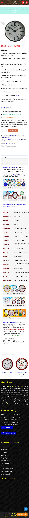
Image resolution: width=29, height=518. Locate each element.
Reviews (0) (5, 160)
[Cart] (27, 2)
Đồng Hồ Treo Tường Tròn (21, 9)
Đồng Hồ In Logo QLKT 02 (7, 373)
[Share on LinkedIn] (15, 146)
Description (5, 157)
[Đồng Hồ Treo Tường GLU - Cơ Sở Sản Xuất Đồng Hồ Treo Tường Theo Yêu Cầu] (14, 2)
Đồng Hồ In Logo (10, 9)
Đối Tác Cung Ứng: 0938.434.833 (9, 424)
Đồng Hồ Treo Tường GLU (9, 143)
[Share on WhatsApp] (2, 146)
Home (3, 9)
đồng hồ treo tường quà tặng (7, 140)
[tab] (14, 157)
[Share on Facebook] (5, 146)
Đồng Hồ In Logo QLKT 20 (22, 373)
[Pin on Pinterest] (12, 146)
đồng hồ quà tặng (23, 139)
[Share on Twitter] (7, 146)
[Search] (23, 2)
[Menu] (2, 2)
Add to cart (13, 130)
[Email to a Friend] (10, 146)
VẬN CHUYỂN (5, 163)
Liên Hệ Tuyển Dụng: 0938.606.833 (10, 422)
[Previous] (1, 367)
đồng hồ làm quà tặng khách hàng (11, 139)
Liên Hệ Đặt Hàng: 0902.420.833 (9, 419)
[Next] (28, 367)
